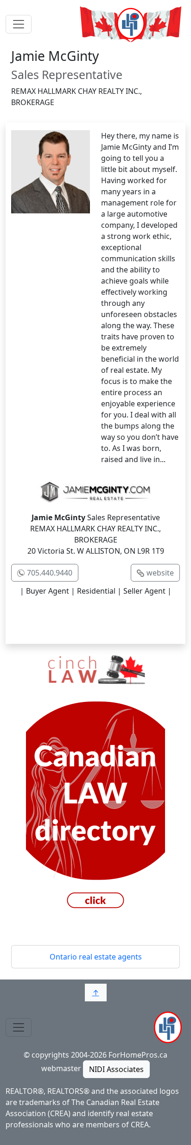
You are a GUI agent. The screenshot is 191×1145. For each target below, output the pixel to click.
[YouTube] (115, 619)
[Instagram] (154, 619)
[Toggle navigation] (19, 24)
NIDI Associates (116, 1069)
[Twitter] (76, 619)
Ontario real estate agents (96, 957)
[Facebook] (37, 619)
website (160, 573)
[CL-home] (95, 782)
